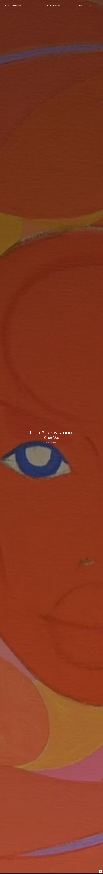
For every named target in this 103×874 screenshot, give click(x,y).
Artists (7, 5)
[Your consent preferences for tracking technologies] (100, 871)
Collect (80, 5)
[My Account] (97, 5)
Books (90, 5)
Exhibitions (16, 5)
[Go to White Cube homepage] (51, 6)
